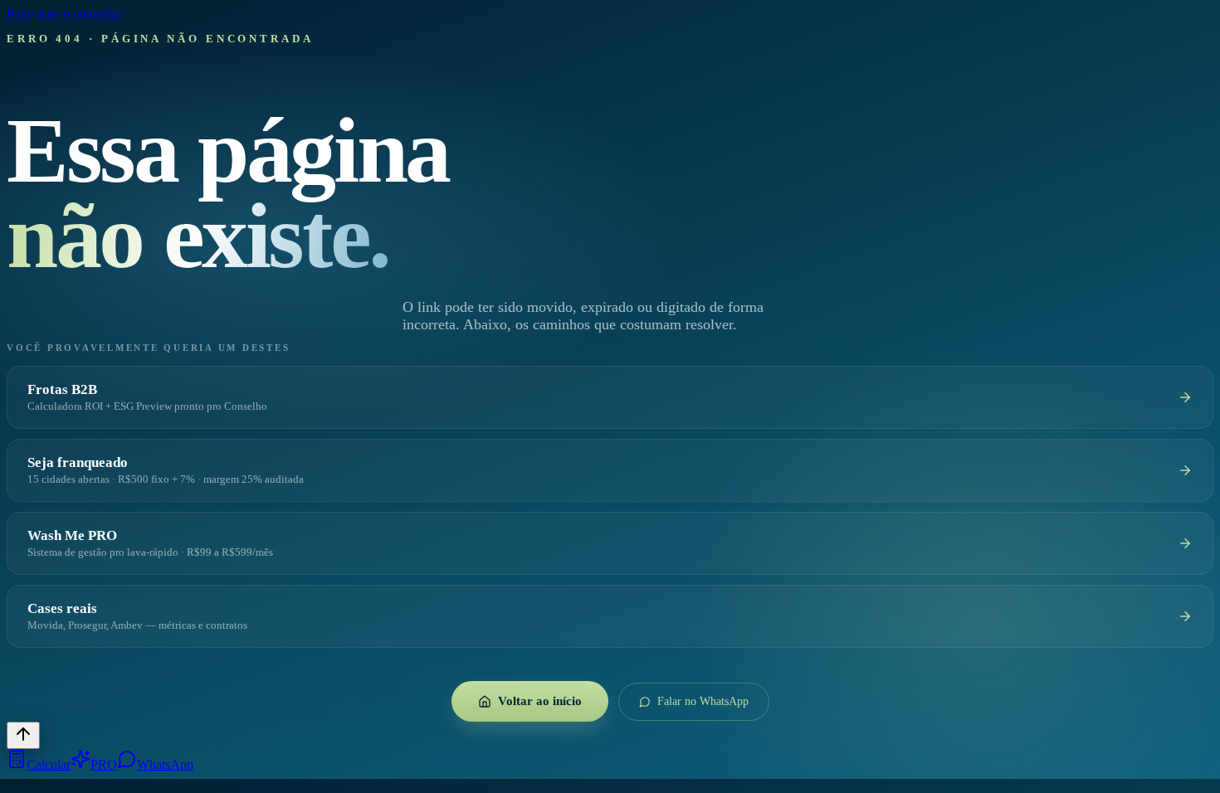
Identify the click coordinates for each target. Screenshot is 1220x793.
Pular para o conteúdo (64, 14)
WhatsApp (165, 764)
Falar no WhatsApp (703, 701)
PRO (103, 764)
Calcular (49, 764)
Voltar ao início (540, 701)
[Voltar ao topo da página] (23, 735)
